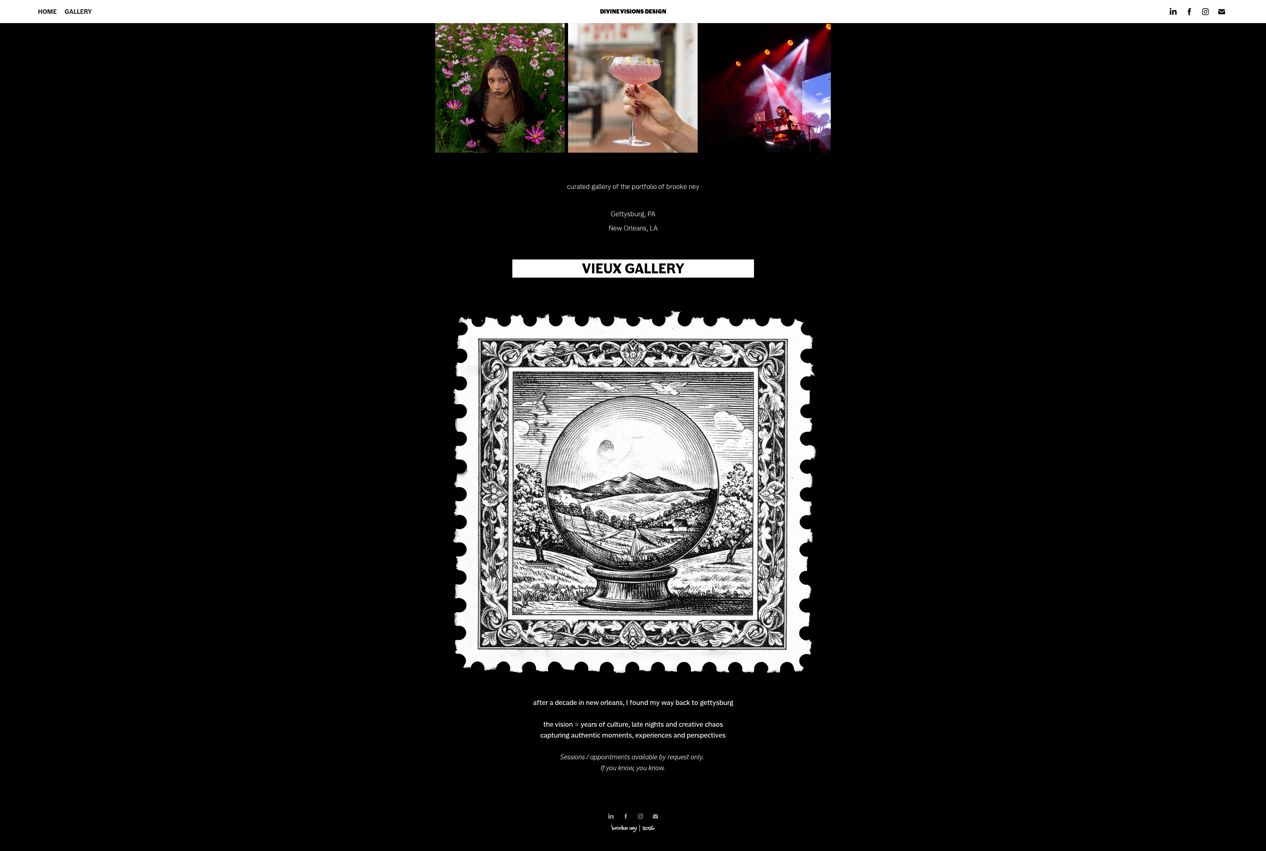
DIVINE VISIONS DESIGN (633, 11)
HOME (47, 11)
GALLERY (78, 11)
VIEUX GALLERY (633, 268)
